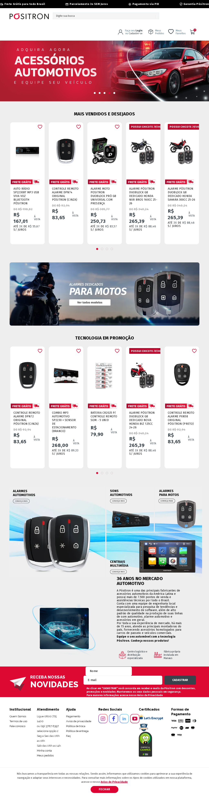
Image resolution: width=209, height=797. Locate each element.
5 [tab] (114, 93)
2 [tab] (100, 93)
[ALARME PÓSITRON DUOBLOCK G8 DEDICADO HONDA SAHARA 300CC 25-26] (182, 149)
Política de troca (75, 726)
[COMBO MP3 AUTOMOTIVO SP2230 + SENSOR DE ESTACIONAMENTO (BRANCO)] (66, 373)
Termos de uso (18, 721)
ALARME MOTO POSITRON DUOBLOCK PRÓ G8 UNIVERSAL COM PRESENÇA (103, 196)
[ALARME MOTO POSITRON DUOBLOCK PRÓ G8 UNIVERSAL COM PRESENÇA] (104, 149)
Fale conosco (17, 726)
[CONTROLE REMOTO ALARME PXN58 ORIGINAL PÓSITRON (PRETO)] (182, 373)
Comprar (30, 237)
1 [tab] (95, 93)
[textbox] (106, 16)
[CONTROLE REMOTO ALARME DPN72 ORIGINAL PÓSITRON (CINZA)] (27, 373)
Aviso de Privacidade (150, 695)
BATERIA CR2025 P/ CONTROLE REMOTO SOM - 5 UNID (104, 416)
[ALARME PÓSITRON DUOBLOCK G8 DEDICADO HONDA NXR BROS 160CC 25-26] (143, 149)
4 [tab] (109, 93)
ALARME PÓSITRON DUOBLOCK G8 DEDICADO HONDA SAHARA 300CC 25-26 (181, 194)
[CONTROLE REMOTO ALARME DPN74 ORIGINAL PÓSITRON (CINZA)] (66, 149)
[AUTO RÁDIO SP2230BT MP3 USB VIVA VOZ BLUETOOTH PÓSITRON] (27, 149)
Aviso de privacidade (78, 721)
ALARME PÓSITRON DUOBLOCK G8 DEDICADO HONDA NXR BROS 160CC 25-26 (143, 196)
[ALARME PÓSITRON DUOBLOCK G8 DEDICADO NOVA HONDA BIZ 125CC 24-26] (143, 373)
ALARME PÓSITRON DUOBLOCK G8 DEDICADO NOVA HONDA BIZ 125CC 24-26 (142, 420)
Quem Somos (18, 716)
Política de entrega (77, 731)
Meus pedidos (45, 755)
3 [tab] (104, 93)
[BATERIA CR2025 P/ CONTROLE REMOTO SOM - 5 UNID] (104, 373)
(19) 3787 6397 (50, 726)
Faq (68, 735)
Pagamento (73, 716)
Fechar (104, 789)
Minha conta (44, 750)
